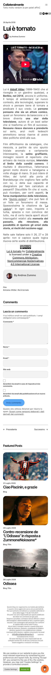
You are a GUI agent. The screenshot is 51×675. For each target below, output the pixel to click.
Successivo (39, 429)
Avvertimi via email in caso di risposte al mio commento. (21, 385)
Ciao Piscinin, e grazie (20, 487)
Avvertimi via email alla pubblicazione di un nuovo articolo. (24, 395)
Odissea (9, 583)
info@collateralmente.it (23, 634)
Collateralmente (13, 4)
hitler (14, 290)
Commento (8, 322)
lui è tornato (24, 290)
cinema (7, 290)
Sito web (6, 369)
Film (5, 287)
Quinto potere (17, 199)
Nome (6, 347)
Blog (5, 492)
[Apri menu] (46, 4)
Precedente (11, 429)
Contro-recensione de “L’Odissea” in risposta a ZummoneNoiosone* (21, 536)
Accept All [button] (25, 669)
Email (6, 358)
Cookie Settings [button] (11, 669)
